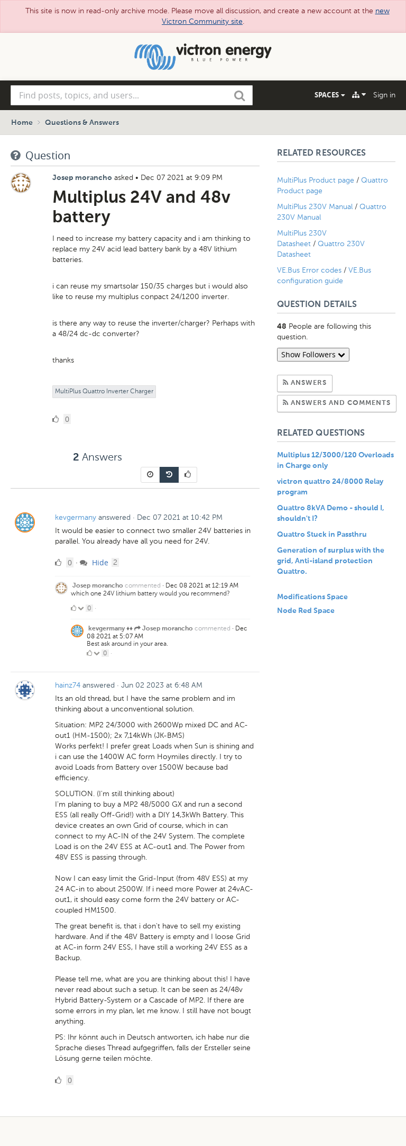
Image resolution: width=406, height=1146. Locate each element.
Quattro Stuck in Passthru (322, 534)
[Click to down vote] (82, 608)
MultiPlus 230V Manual (315, 206)
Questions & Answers (82, 123)
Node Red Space (306, 611)
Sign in (384, 95)
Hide (99, 562)
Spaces (328, 95)
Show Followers (309, 354)
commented (143, 585)
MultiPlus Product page (316, 180)
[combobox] (132, 95)
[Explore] (358, 94)
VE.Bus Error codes (309, 270)
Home (22, 123)
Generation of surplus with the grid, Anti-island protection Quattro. (330, 561)
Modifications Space (312, 597)
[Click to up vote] (73, 608)
